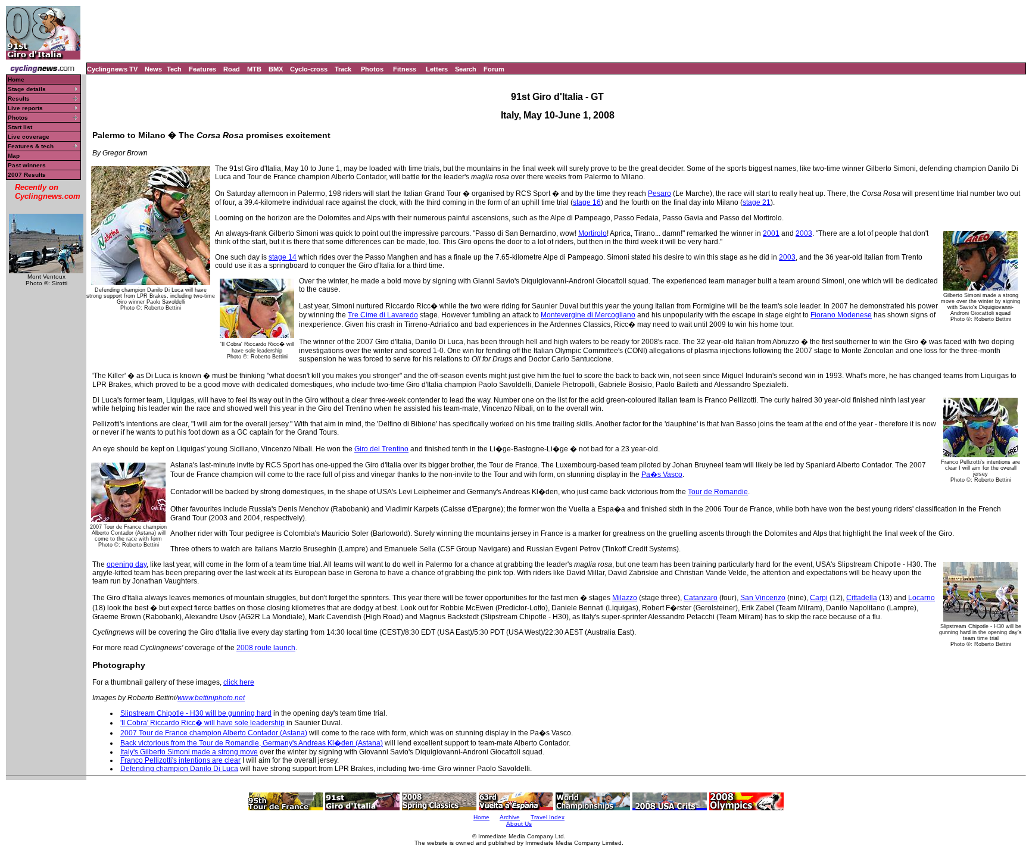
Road (231, 69)
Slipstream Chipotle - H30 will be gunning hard (196, 713)
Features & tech (31, 146)
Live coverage (28, 136)
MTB (254, 69)
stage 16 (587, 202)
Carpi (819, 598)
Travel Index (548, 817)
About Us (519, 823)
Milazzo (624, 598)
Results (19, 98)
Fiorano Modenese (841, 315)
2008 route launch (265, 648)
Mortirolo (592, 233)
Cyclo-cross (309, 69)
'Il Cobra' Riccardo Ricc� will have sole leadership (202, 723)
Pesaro (659, 193)
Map (14, 155)
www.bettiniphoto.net (211, 698)
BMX (276, 69)
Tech (174, 69)
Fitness (404, 69)
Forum (494, 69)
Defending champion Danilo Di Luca (179, 768)
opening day (126, 564)
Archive (510, 817)
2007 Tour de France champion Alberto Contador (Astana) (213, 733)
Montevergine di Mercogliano (588, 315)
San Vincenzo (762, 598)
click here (238, 682)
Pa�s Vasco (661, 474)
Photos (372, 69)
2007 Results (27, 174)
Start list (20, 127)
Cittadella (861, 598)
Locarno (921, 598)
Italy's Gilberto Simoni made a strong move (189, 752)
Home (16, 79)
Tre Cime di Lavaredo (383, 315)
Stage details (27, 89)
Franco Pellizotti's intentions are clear (180, 760)
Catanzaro (701, 598)
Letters (437, 69)
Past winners (27, 165)
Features (202, 69)
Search (465, 69)
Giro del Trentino (381, 449)
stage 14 (283, 257)
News (153, 69)
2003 (804, 233)
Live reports (25, 108)
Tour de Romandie (718, 492)
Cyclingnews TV (112, 69)
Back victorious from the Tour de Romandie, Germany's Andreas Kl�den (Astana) (251, 743)
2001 (771, 233)
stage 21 (757, 202)
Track (343, 69)
